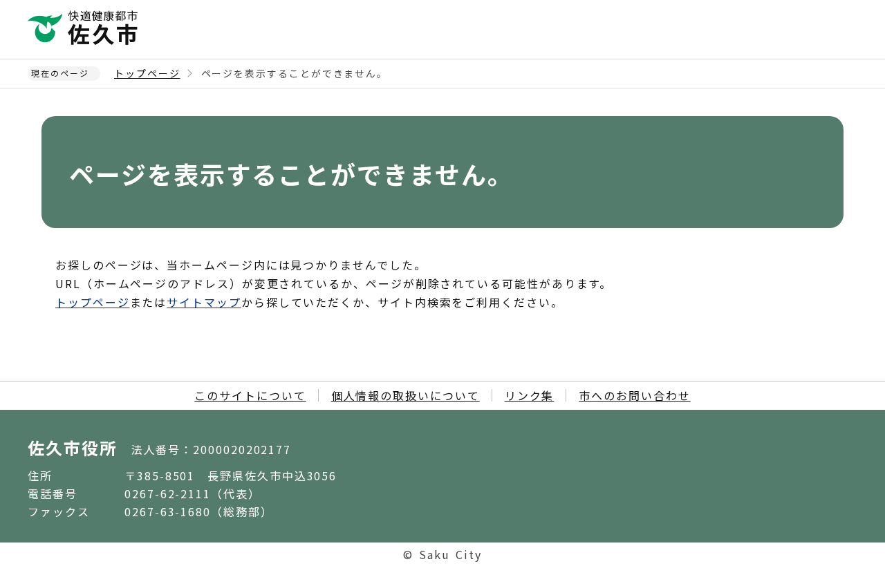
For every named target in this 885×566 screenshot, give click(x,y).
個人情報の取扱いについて (405, 395)
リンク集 (530, 395)
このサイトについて (250, 395)
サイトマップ (204, 302)
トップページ (147, 73)
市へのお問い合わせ (634, 395)
